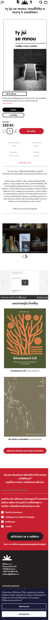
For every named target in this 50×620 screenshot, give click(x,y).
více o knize (7, 103)
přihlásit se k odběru (25, 536)
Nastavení (24, 606)
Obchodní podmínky (10, 586)
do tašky (31, 131)
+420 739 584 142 (10, 571)
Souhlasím (24, 614)
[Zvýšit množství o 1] (15, 131)
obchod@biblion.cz (10, 574)
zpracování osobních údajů (32, 544)
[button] (26, 256)
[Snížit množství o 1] (4, 131)
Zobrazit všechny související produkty (25, 450)
